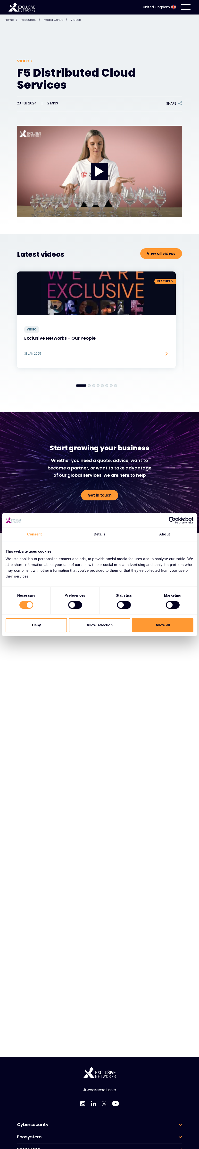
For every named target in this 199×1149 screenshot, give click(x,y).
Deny (36, 625)
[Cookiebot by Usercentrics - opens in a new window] (172, 520)
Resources (30, 20)
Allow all (163, 625)
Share (171, 103)
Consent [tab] (34, 534)
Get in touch (100, 495)
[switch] (75, 605)
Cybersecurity (33, 1124)
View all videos (161, 253)
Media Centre (55, 20)
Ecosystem (29, 1137)
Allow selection (100, 625)
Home (11, 20)
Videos (76, 20)
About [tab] (164, 534)
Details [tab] (100, 534)
